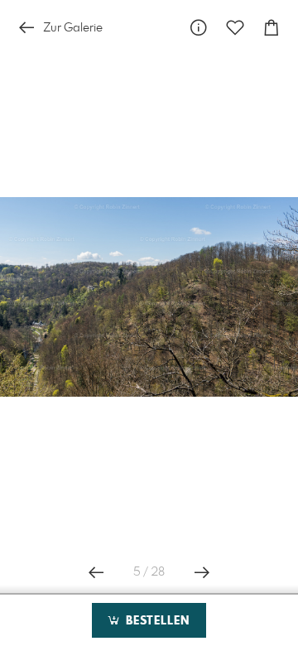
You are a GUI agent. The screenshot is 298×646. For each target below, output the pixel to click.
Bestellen (156, 621)
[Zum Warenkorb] (271, 28)
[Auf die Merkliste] (235, 28)
